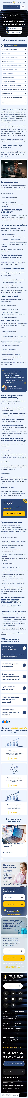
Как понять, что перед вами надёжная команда (13, 89)
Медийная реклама (7, 1025)
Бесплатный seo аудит (11, 6)
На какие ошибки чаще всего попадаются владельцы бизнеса (12, 98)
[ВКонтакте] (3, 722)
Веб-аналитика (6, 1023)
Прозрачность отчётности (9, 81)
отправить (10, 904)
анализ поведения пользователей (11, 354)
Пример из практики (7, 93)
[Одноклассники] (5, 722)
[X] (9, 722)
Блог (16, 1013)
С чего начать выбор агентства (9, 49)
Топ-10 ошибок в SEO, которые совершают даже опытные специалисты (12, 845)
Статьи (7, 14)
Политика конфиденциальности (12, 1077)
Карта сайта (18, 1023)
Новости (17, 1016)
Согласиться (15, 1095)
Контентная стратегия (8, 77)
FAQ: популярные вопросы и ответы (10, 103)
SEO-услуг (12, 109)
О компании (18, 1025)
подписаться (11, 958)
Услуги (5, 1011)
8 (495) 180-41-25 (12, 884)
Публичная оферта (8, 1082)
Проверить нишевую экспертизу (10, 57)
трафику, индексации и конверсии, (18, 242)
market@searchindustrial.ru (12, 1047)
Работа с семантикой (8, 73)
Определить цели (6, 53)
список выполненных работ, (9, 349)
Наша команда (18, 1028)
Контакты (17, 1033)
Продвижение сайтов (8, 1013)
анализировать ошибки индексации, (15, 280)
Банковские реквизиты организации (13, 1085)
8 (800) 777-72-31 (13, 1056)
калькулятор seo (12, 986)
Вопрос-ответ (18, 1021)
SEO (4, 826)
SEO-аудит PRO (7, 1016)
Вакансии (17, 1030)
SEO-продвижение (14, 751)
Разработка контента (8, 1028)
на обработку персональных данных (13, 912)
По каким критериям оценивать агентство (12, 65)
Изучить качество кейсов (8, 61)
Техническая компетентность (10, 69)
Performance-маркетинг (14, 805)
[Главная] (3, 14)
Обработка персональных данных (12, 1080)
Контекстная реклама (14, 778)
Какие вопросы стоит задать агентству (11, 85)
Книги (16, 1018)
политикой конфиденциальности (14, 914)
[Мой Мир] (7, 722)
